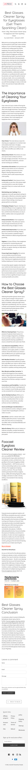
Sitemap (21, 726)
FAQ (4, 729)
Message (4, 676)
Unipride (11, 765)
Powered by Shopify (18, 765)
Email (3, 669)
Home (3, 32)
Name (3, 663)
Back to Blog (15, 701)
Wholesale (22, 730)
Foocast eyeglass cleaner (15, 454)
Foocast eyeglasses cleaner (9, 571)
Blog (7, 32)
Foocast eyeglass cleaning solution (15, 621)
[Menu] (25, 4)
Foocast (4, 513)
